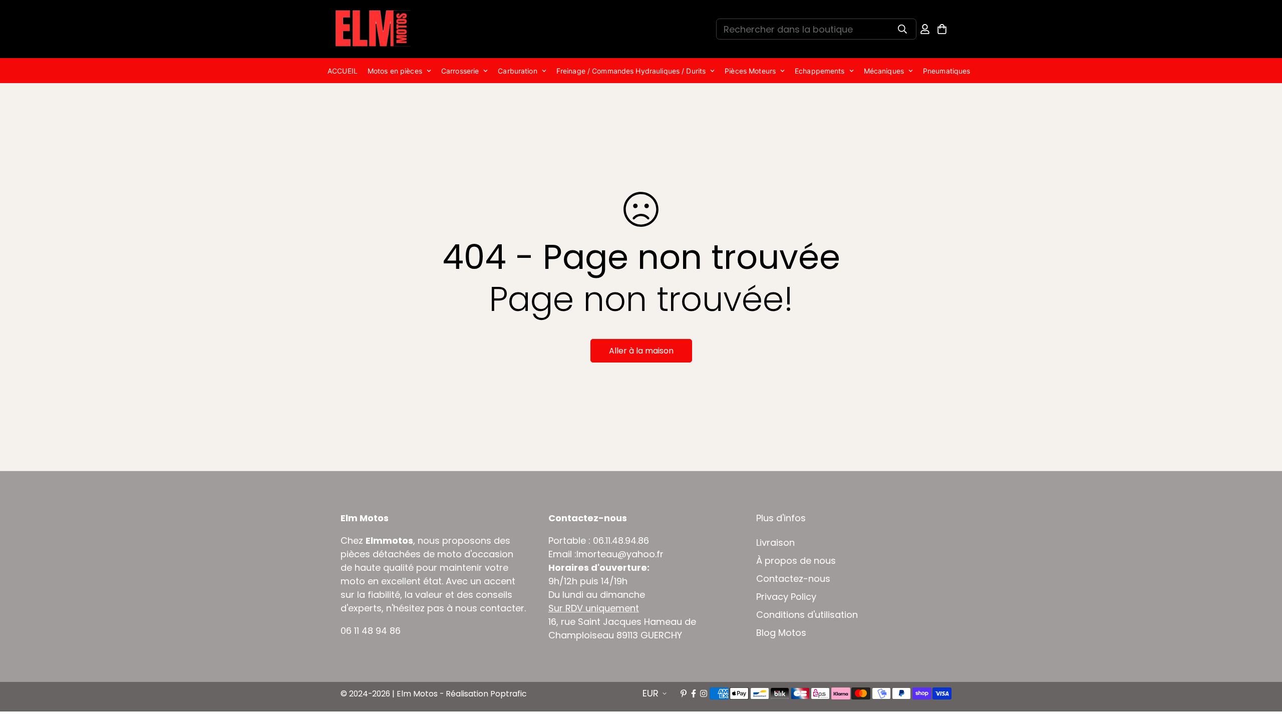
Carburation (517, 71)
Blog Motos (781, 633)
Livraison (775, 543)
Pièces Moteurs (750, 71)
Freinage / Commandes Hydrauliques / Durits (631, 71)
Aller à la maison (641, 350)
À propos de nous (796, 561)
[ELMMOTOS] (373, 29)
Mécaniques (884, 71)
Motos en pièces (395, 71)
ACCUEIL (343, 71)
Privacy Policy (786, 597)
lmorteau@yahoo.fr (620, 554)
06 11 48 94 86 (371, 630)
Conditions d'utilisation (807, 615)
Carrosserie (460, 71)
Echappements (820, 71)
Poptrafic (508, 693)
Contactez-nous (793, 579)
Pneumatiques (947, 71)
